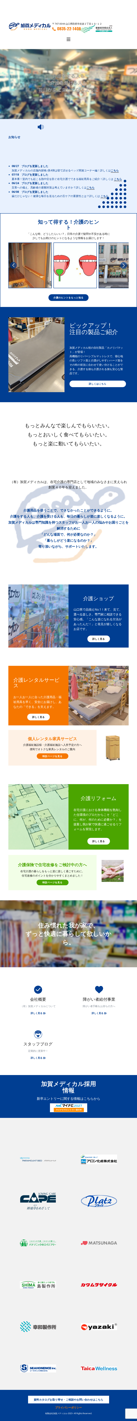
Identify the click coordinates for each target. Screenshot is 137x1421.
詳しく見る (98, 638)
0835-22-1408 (69, 28)
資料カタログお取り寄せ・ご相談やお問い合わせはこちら (68, 1399)
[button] (13, 265)
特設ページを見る (52, 756)
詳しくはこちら (97, 383)
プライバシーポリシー (68, 1407)
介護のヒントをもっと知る (68, 297)
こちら (115, 170)
